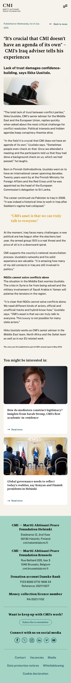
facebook (17, 640)
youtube (53, 640)
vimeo (46, 640)
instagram (32, 640)
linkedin (39, 640)
